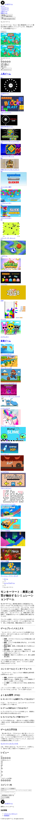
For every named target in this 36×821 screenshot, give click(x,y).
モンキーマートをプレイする (9, 743)
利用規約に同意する (8, 795)
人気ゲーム (4, 11)
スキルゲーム (5, 8)
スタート (3, 31)
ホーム (3, 6)
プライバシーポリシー (10, 813)
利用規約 (6, 815)
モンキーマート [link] (8, 587)
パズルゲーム (5, 9)
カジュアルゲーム (9, 583)
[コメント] (2, 64)
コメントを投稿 (5, 797)
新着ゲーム (4, 13)
